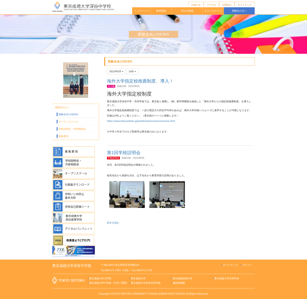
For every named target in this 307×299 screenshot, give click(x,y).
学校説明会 (113, 158)
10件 (132, 71)
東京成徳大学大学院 (100, 278)
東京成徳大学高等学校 (226, 278)
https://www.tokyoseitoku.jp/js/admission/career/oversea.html (141, 120)
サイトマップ (230, 264)
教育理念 (161, 10)
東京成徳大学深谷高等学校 (146, 282)
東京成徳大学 (138, 278)
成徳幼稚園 (179, 282)
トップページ (141, 10)
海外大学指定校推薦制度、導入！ (140, 80)
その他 (111, 86)
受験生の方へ (239, 10)
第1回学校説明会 (124, 152)
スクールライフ (213, 10)
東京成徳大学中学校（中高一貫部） (109, 282)
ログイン (247, 264)
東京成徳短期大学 (182, 278)
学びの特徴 (187, 10)
